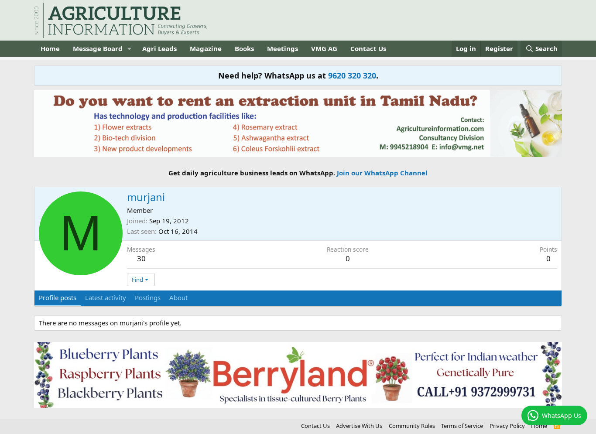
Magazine (206, 48)
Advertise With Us (359, 426)
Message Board (98, 48)
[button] (129, 49)
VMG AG (324, 48)
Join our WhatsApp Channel (382, 172)
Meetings (282, 48)
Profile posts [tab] (57, 297)
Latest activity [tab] (105, 297)
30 (141, 258)
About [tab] (178, 297)
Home (50, 48)
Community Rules (412, 426)
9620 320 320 (352, 75)
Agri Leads (159, 48)
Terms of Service (462, 426)
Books (244, 48)
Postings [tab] (148, 297)
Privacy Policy (507, 426)
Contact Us (368, 48)
